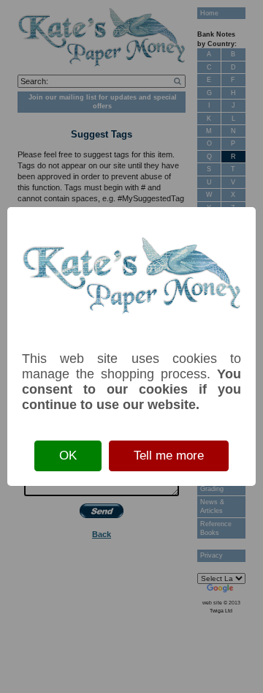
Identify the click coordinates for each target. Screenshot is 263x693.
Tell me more (169, 455)
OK (68, 455)
